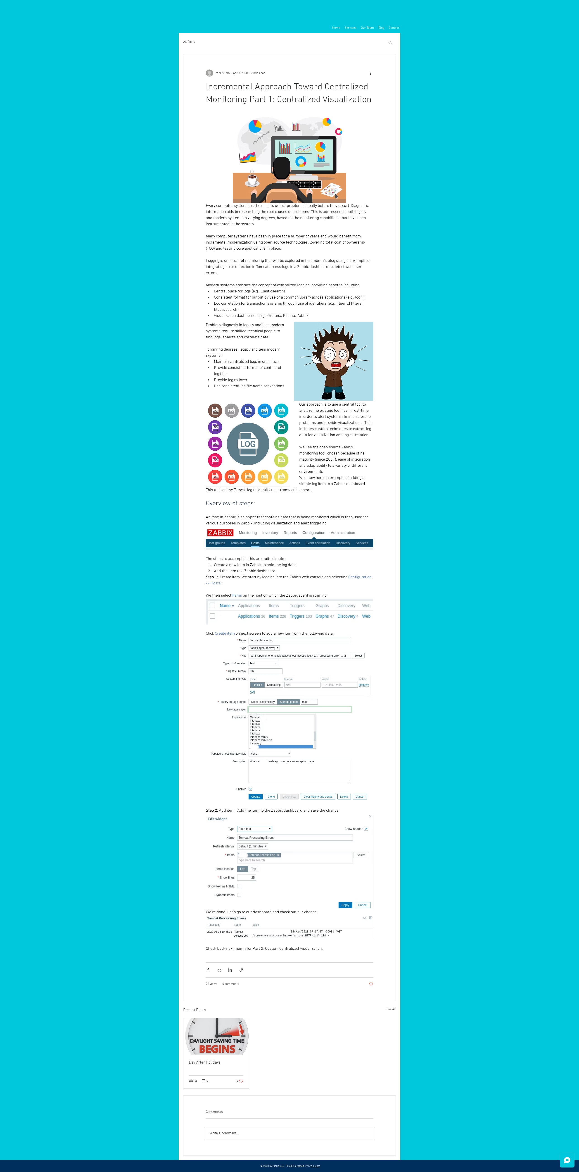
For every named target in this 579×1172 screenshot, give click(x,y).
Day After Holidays (205, 1062)
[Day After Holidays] (216, 1036)
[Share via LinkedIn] (230, 970)
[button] (390, 42)
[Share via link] (241, 970)
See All (391, 1009)
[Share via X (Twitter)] (219, 970)
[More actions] (370, 73)
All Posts (189, 42)
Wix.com (315, 1166)
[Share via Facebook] (208, 970)
